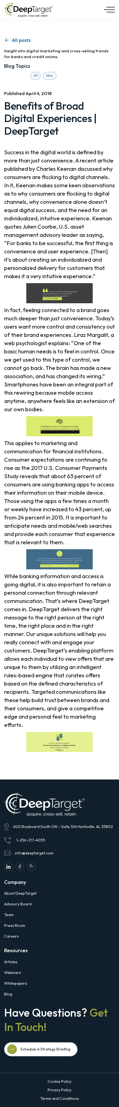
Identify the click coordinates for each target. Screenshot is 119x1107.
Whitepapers (15, 983)
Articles (10, 961)
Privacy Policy (59, 1089)
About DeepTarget (20, 893)
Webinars (12, 972)
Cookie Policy (59, 1081)
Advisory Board (18, 904)
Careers (11, 936)
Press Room (14, 925)
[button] (108, 9)
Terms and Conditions (59, 1098)
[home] (28, 9)
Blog (8, 994)
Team (9, 914)
